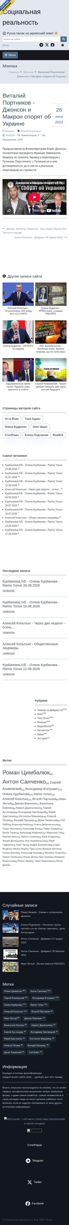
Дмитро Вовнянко (26, 803)
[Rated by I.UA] (34, 1131)
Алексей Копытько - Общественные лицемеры (32, 517)
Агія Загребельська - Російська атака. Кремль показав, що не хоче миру (51, 348)
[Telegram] (42, 45)
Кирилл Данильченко (28, 807)
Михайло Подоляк (54, 852)
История (43, 738)
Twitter (38, 1182)
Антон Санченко (24, 781)
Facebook (38, 1203)
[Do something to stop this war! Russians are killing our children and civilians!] (7, 7)
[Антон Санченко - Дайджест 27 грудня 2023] (11, 942)
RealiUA (10, 135)
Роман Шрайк (25, 861)
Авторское (44, 730)
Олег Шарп (40, 426)
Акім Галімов (45, 857)
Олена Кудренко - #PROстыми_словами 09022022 (51, 311)
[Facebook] (53, 45)
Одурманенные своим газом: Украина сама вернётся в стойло (18, 386)
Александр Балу (31, 828)
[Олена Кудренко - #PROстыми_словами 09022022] (50, 294)
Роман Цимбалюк (26, 772)
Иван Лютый (11, 1018)
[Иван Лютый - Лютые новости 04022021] (11, 967)
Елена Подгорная (36, 435)
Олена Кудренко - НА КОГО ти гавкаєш (18, 347)
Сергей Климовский (16, 997)
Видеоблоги (45, 726)
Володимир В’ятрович (41, 789)
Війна (42, 734)
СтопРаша (12, 435)
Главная (14, 72)
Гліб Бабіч (35, 1052)
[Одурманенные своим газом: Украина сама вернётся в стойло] (18, 369)
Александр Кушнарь (32, 852)
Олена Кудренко (16, 426)
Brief (41, 714)
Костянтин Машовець (31, 816)
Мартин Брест (10, 836)
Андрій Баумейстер (40, 844)
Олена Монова (11, 852)
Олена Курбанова (16, 794)
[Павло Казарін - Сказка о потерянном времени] (11, 915)
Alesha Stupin (20, 848)
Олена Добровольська (46, 824)
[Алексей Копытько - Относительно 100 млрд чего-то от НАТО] (18, 294)
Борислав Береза (21, 824)
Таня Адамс (33, 418)
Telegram (37, 1160)
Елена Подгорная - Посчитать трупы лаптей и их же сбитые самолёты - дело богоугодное (43, 928)
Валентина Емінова (15, 1025)
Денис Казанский (47, 820)
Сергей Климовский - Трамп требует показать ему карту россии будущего (50, 386)
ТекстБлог (45, 718)
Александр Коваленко (32, 832)
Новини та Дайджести (51, 710)
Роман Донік (30, 857)
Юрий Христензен (14, 1038)
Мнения (28, 72)
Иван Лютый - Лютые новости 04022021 (43, 963)
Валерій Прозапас (24, 820)
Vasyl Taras (22, 844)
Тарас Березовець (44, 861)
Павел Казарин (51, 828)
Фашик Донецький (12, 840)
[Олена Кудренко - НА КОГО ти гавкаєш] (18, 331)
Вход (6, 45)
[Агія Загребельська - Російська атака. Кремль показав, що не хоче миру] (50, 331)
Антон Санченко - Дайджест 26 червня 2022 (38, 237)
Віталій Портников (31, 131)
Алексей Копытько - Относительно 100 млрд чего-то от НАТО (18, 311)
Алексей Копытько (15, 799)
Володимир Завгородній (32, 812)
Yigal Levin (35, 848)
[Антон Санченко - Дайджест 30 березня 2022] (11, 954)
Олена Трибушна (12, 857)
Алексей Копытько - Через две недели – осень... (33, 489)
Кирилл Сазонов (30, 836)
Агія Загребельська (35, 840)
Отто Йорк (12, 418)
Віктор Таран (10, 832)
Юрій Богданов (50, 836)
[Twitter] (48, 45)
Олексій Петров (13, 1045)
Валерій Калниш (51, 848)
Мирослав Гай (54, 832)
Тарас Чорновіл (11, 828)
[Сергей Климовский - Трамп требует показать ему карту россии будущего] (50, 369)
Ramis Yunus (42, 794)
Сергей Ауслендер (15, 1031)
